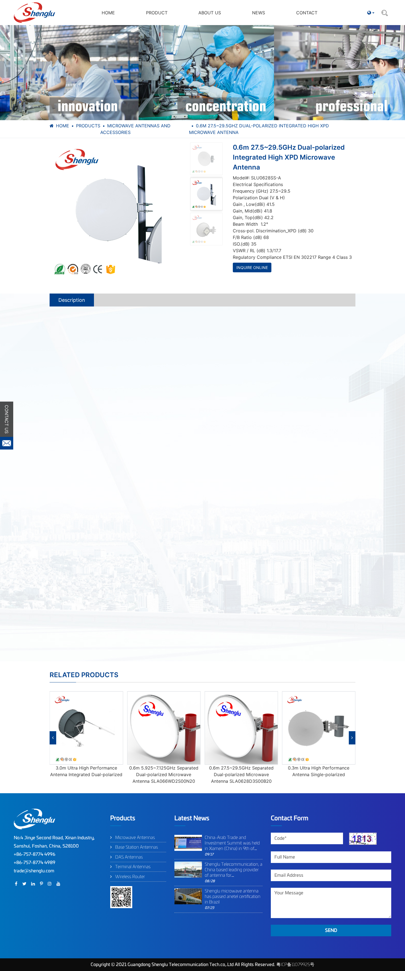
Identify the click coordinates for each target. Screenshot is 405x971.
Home (62, 125)
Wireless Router (130, 877)
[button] (53, 737)
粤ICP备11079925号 (295, 964)
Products (88, 125)
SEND (331, 930)
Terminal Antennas (132, 867)
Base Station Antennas (136, 847)
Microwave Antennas (135, 837)
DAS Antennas (129, 857)
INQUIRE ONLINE (252, 267)
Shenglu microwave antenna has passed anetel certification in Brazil (232, 896)
